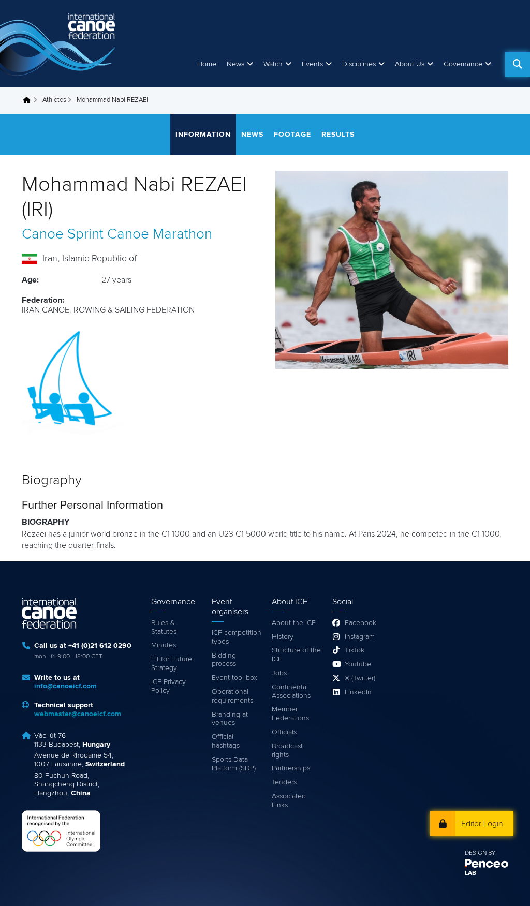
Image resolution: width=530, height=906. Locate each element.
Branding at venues (230, 719)
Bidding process (224, 660)
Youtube (358, 664)
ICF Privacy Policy (168, 686)
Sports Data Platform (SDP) (234, 764)
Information (203, 134)
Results (338, 134)
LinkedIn (358, 692)
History (282, 637)
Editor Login (482, 824)
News (235, 64)
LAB (470, 873)
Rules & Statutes (163, 627)
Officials (284, 732)
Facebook (360, 623)
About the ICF (294, 623)
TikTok (354, 650)
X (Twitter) (360, 678)
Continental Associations (291, 692)
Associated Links (289, 801)
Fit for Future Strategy (171, 664)
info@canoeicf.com (65, 686)
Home (206, 64)
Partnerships (291, 768)
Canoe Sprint (63, 234)
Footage (292, 134)
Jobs (279, 673)
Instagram (360, 637)
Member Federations (290, 714)
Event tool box (234, 677)
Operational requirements (232, 696)
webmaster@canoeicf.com (77, 714)
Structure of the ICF (296, 655)
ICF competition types (236, 637)
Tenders (284, 782)
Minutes (163, 645)
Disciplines (359, 64)
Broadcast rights (287, 750)
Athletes (54, 100)
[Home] (59, 43)
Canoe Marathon (159, 234)
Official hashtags (226, 741)
